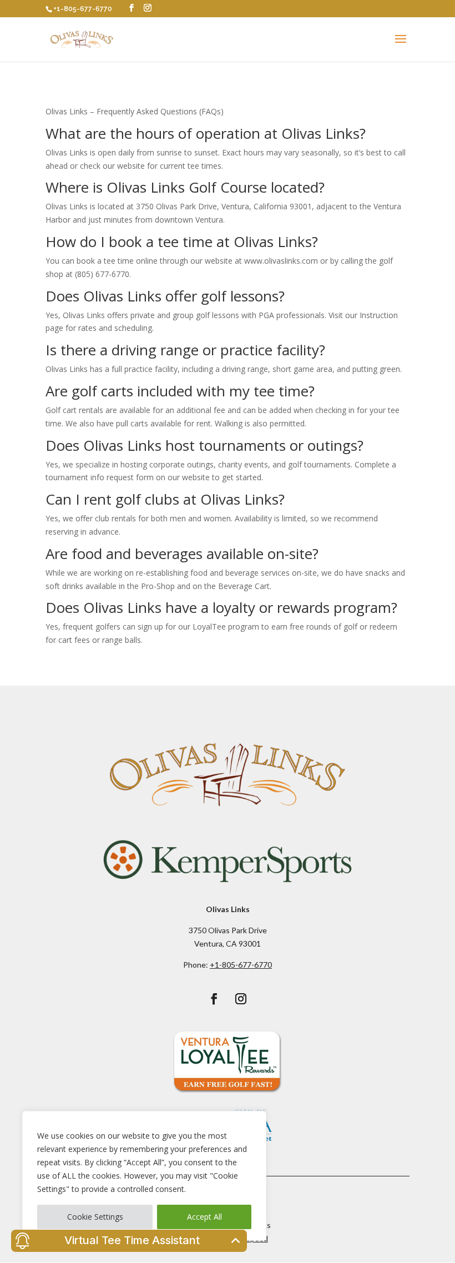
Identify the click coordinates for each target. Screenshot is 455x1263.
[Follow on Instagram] (241, 999)
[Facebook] (131, 8)
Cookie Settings (95, 1216)
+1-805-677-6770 (82, 9)
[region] (144, 1176)
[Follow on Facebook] (214, 999)
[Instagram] (147, 8)
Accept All (204, 1216)
